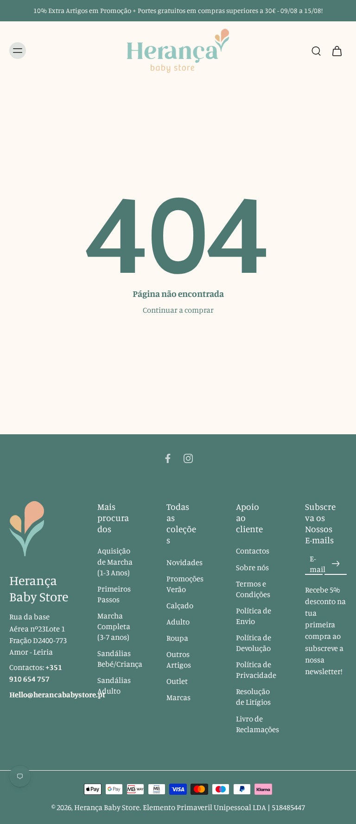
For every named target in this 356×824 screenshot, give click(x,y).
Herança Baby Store (107, 807)
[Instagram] (188, 458)
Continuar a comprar (178, 310)
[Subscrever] (335, 564)
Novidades (184, 562)
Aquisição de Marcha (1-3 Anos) (115, 562)
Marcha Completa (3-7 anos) (113, 626)
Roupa (177, 638)
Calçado (179, 605)
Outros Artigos (178, 660)
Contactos (252, 551)
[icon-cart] (336, 51)
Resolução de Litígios (253, 697)
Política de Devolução (253, 643)
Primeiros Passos (114, 594)
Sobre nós (252, 567)
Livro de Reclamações (257, 724)
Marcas (178, 697)
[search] (316, 50)
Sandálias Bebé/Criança (118, 659)
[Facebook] (168, 458)
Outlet (177, 681)
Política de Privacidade (256, 670)
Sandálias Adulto (114, 686)
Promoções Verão (184, 584)
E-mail (317, 564)
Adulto (178, 621)
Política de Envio (253, 616)
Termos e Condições (253, 589)
